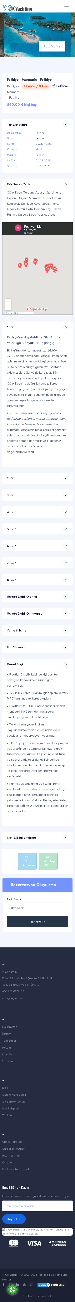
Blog (5, 1087)
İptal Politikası (11, 1155)
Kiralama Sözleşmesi (15, 1169)
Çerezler (7, 1162)
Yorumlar (8, 1061)
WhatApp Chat (50, 863)
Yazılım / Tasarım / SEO (37, 1296)
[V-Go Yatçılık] (17, 6)
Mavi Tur (7, 1054)
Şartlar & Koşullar (13, 1148)
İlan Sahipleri (10, 1108)
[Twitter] (32, 1284)
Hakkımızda (9, 1027)
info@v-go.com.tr (13, 998)
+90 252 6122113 (13, 991)
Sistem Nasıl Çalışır (14, 1094)
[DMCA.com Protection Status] (51, 1284)
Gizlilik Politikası (12, 1141)
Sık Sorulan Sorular (14, 1101)
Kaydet (12, 1219)
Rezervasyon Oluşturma (33, 885)
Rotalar (7, 1047)
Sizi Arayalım (29, 863)
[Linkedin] (18, 1284)
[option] (37, 34)
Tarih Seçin (14, 899)
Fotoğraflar (52, 46)
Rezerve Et (37, 922)
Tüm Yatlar (9, 1040)
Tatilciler (7, 1115)
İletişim (6, 1033)
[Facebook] (4, 1284)
